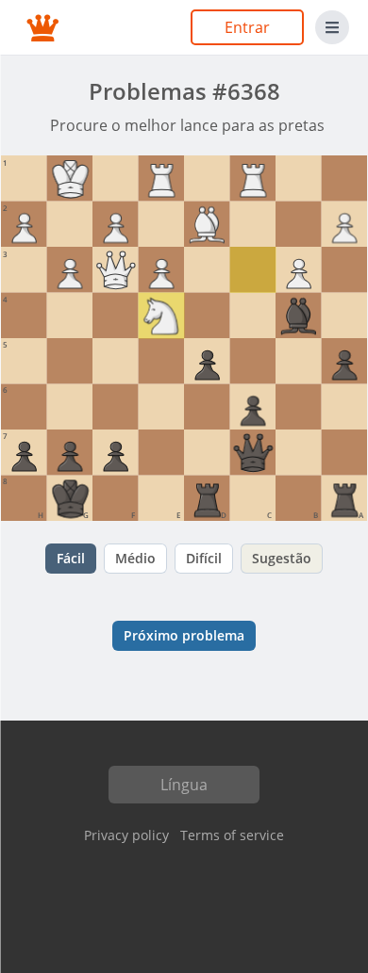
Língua (184, 784)
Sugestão (281, 558)
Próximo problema (184, 635)
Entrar (247, 27)
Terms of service (232, 835)
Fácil (71, 558)
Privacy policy (126, 835)
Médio (135, 558)
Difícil (204, 558)
